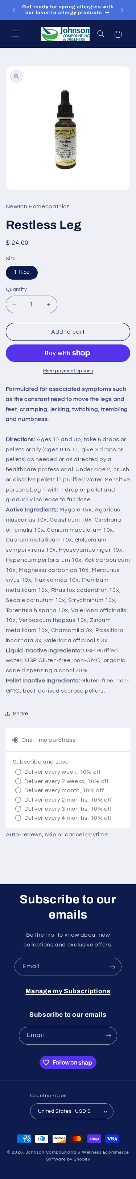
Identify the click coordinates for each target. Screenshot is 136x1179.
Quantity (16, 289)
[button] (15, 34)
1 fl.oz (22, 272)
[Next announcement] (122, 10)
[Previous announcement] (14, 10)
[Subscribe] (112, 966)
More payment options (68, 371)
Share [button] (20, 713)
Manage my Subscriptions (67, 991)
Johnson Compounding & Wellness (64, 1152)
